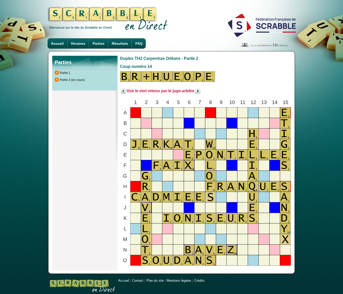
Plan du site (155, 280)
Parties (98, 43)
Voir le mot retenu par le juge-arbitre (160, 91)
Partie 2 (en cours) (72, 80)
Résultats (120, 43)
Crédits (199, 280)
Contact (137, 280)
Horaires (78, 43)
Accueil (57, 43)
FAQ (139, 43)
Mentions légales (179, 280)
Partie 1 (65, 73)
